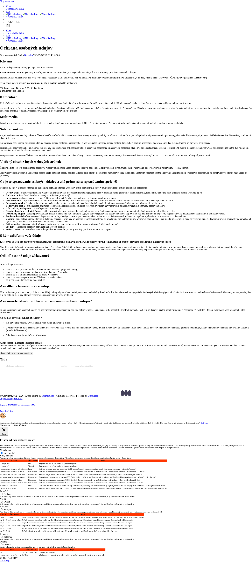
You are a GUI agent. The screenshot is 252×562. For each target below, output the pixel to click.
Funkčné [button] (4, 491)
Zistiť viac (204, 423)
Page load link (6, 411)
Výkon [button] (3, 499)
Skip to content (7, 1)
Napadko (28, 55)
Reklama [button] (4, 534)
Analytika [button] (4, 506)
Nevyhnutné (9, 453)
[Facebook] (122, 393)
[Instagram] (129, 393)
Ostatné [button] (3, 541)
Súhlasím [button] (23, 425)
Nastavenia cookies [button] (9, 425)
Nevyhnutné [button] (5, 450)
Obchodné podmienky (15, 366)
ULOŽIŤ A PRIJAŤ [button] (9, 558)
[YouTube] (126, 393)
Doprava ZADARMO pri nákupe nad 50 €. (17, 405)
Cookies (64, 366)
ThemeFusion (48, 396)
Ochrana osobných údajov (42, 366)
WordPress (93, 396)
